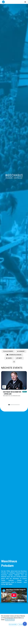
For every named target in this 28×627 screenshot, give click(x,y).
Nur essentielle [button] (12, 624)
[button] (24, 623)
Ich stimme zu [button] (22, 624)
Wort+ (24, 391)
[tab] (9, 404)
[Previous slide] (3, 388)
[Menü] (25, 2)
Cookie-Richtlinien (10, 619)
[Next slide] (24, 388)
